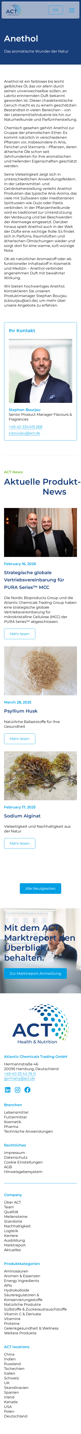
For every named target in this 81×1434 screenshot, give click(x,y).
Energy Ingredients (21, 1281)
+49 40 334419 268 (25, 427)
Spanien (11, 1392)
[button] (70, 10)
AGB (8, 1167)
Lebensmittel (16, 1112)
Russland (12, 1364)
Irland (9, 1397)
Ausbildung (14, 1240)
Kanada (11, 1402)
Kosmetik (12, 1122)
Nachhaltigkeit (17, 1226)
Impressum (14, 1153)
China (9, 1354)
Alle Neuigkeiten (40, 888)
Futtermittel (15, 1117)
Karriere (11, 1235)
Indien (10, 1359)
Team (9, 1207)
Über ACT (12, 1202)
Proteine (12, 1323)
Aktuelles (12, 1250)
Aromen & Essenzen (22, 1276)
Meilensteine (15, 1216)
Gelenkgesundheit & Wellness (31, 1328)
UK (6, 1383)
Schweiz (11, 1378)
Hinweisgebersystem (23, 1172)
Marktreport (15, 1245)
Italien (9, 1373)
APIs (8, 1285)
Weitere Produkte (20, 1333)
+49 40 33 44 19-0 (20, 1073)
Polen (9, 1411)
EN (55, 10)
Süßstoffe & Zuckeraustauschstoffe (35, 1309)
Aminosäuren (16, 1271)
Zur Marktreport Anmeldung (35, 973)
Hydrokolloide (16, 1290)
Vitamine (12, 1319)
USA (8, 1407)
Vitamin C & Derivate (22, 1314)
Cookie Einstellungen (23, 1162)
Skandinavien (16, 1388)
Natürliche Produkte (22, 1304)
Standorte (13, 1221)
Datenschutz (15, 1157)
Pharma (11, 1126)
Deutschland (15, 1416)
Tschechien (14, 1368)
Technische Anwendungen (28, 1131)
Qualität (11, 1212)
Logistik (11, 1231)
